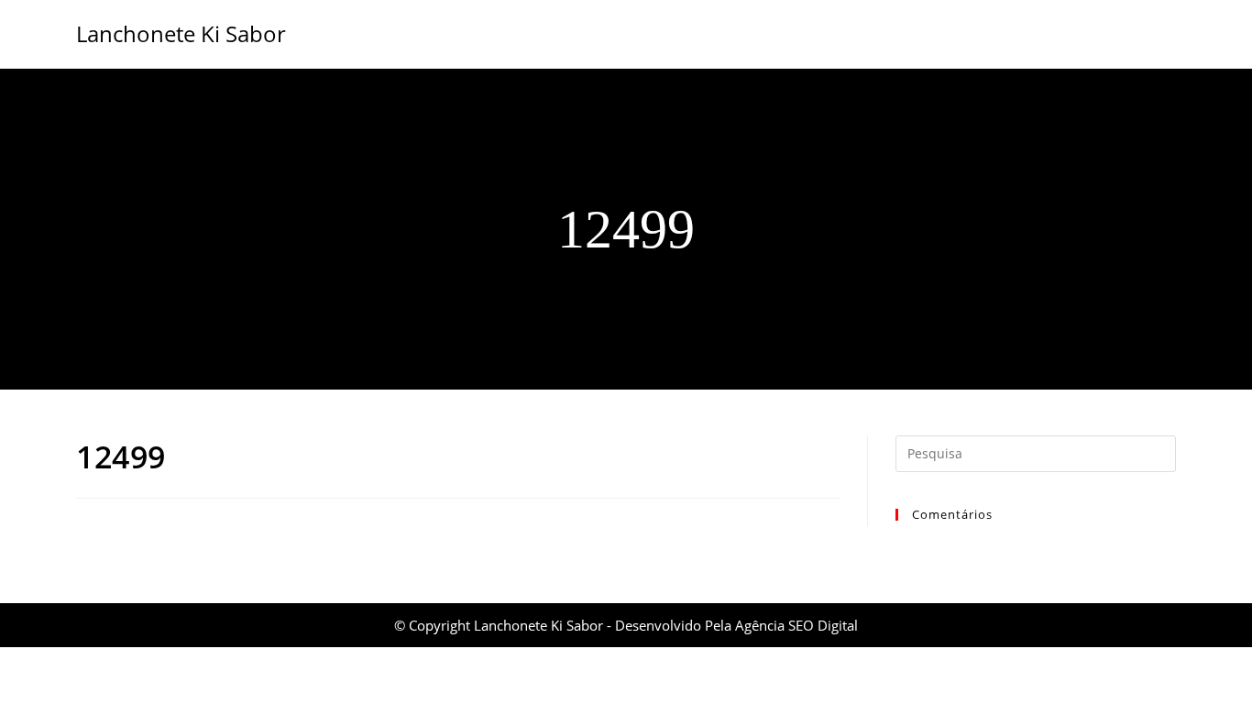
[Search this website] (1035, 452)
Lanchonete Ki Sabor (181, 33)
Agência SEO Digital (796, 625)
